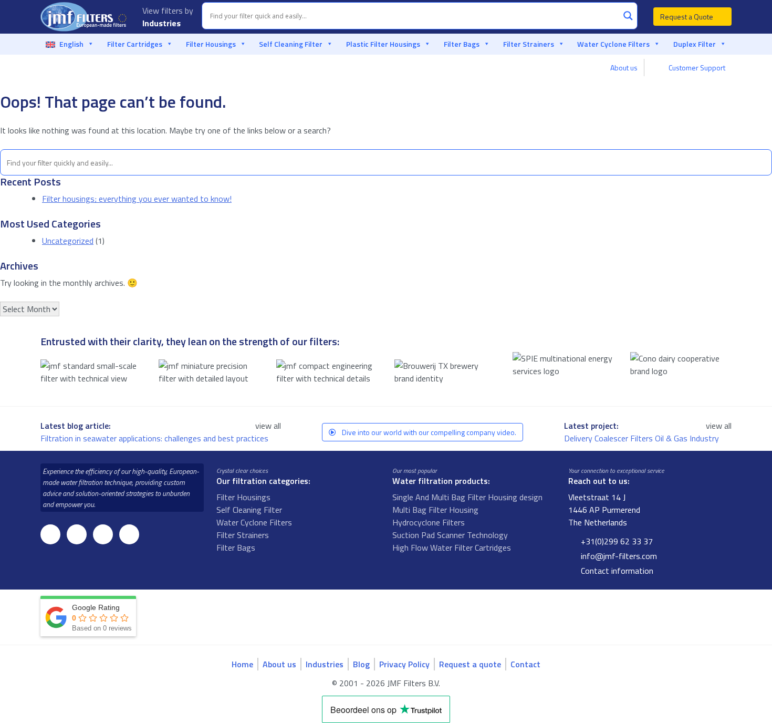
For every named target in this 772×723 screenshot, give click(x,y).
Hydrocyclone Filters (428, 522)
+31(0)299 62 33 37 (616, 541)
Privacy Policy (404, 664)
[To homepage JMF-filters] (85, 17)
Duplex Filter (694, 43)
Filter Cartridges (134, 43)
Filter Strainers (528, 43)
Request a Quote (687, 16)
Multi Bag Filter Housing (435, 509)
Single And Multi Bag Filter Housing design (467, 497)
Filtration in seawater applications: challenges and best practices (155, 438)
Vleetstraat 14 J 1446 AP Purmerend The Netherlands (604, 510)
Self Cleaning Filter (290, 43)
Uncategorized (67, 240)
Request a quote (470, 664)
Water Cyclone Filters (613, 43)
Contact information (616, 570)
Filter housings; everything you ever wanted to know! (137, 198)
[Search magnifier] (628, 16)
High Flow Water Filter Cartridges (451, 547)
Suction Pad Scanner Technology (450, 535)
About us (624, 67)
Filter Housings (211, 43)
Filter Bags (461, 43)
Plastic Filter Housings (383, 43)
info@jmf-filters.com (618, 556)
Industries (162, 23)
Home (242, 664)
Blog (361, 664)
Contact (525, 664)
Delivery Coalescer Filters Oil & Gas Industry (642, 438)
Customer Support (696, 67)
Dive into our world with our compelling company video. (428, 432)
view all (268, 425)
